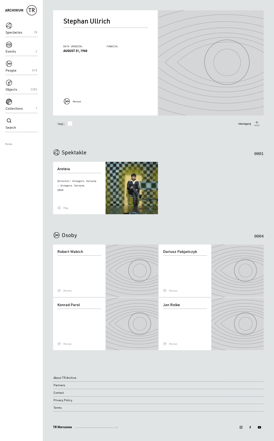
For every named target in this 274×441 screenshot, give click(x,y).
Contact (59, 393)
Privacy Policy (63, 400)
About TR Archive (65, 378)
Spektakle (74, 152)
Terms (58, 408)
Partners (59, 385)
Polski (8, 144)
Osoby (69, 235)
